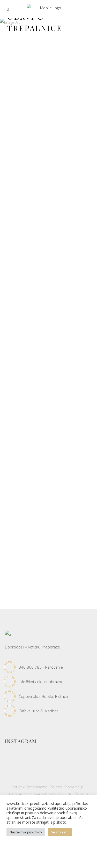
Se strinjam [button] (60, 832)
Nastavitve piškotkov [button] (26, 832)
